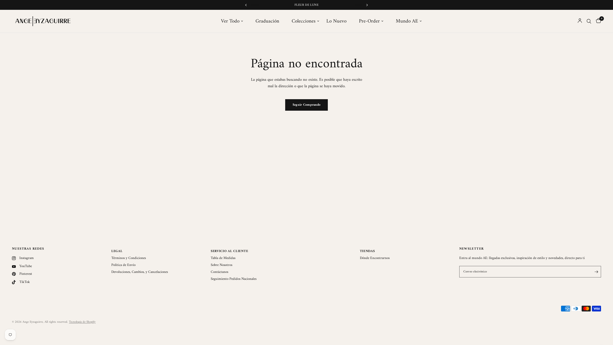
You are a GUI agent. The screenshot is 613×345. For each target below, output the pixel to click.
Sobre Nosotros (221, 265)
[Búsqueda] (589, 21)
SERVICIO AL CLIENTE (229, 251)
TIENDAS (367, 251)
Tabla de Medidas (223, 258)
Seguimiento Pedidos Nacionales (233, 279)
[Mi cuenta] (579, 21)
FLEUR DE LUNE (306, 5)
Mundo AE (407, 21)
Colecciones (304, 21)
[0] (597, 21)
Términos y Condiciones (128, 258)
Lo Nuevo (336, 21)
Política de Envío (123, 265)
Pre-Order (369, 21)
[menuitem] (234, 21)
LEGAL (117, 251)
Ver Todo (230, 21)
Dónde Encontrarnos (375, 258)
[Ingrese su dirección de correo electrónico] (596, 271)
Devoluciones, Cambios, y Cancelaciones (139, 272)
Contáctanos (219, 272)
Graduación (267, 21)
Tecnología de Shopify (82, 322)
